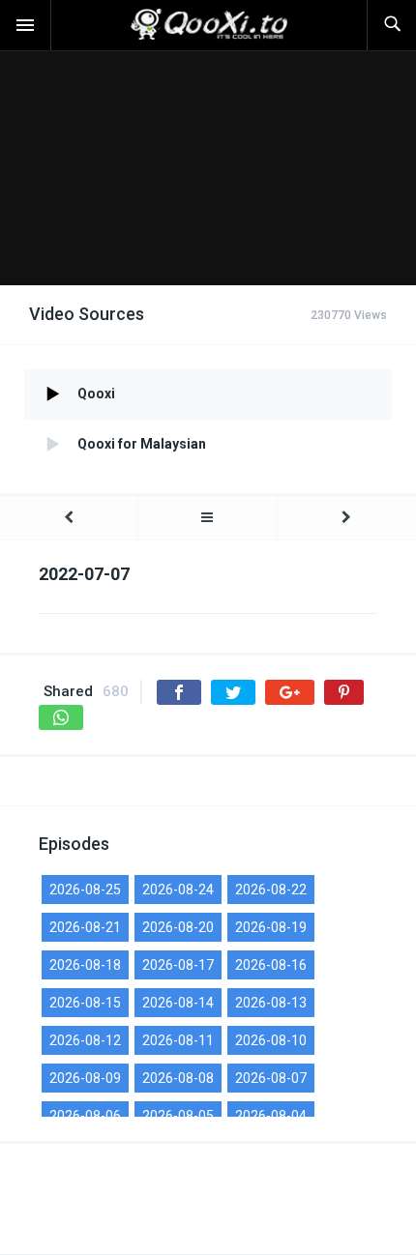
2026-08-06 (85, 1116)
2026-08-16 (271, 965)
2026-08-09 (85, 1078)
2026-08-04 (271, 1116)
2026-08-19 (271, 927)
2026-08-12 (85, 1040)
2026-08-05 (178, 1116)
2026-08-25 (85, 889)
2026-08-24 (178, 889)
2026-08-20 (178, 927)
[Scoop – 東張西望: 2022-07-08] (347, 518)
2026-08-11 (178, 1040)
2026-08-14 (178, 1002)
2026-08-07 (271, 1078)
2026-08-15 (85, 1002)
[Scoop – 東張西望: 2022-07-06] (68, 518)
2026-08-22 (271, 889)
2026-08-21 (85, 927)
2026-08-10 (271, 1040)
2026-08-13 (271, 1002)
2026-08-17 (178, 965)
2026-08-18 (85, 965)
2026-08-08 (178, 1078)
